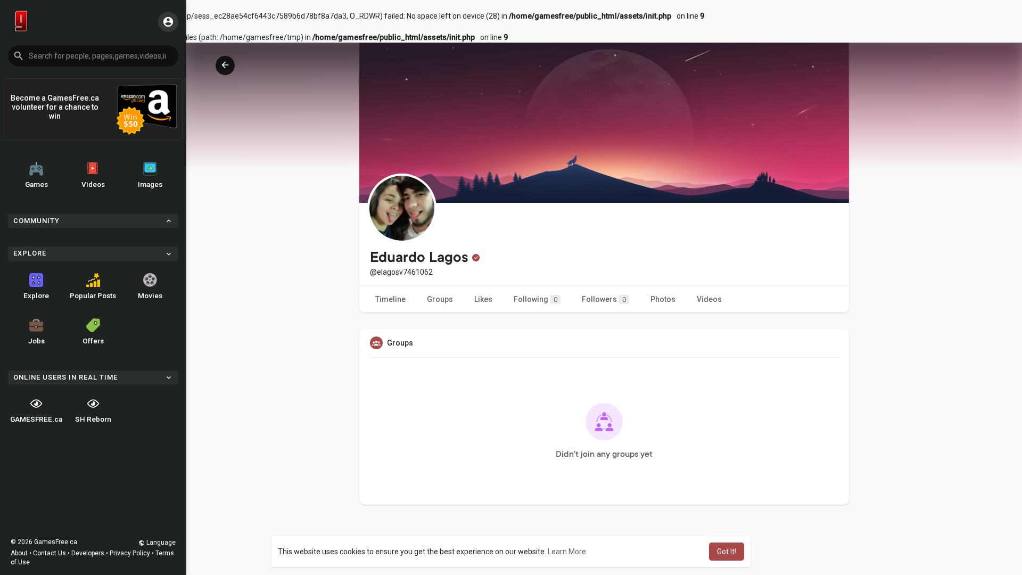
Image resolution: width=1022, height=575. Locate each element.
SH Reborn (93, 419)
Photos (662, 299)
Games (36, 184)
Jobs (36, 340)
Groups (440, 299)
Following (535, 299)
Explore (36, 295)
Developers (87, 553)
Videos (93, 184)
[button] (93, 56)
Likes (483, 299)
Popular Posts (93, 295)
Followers (604, 299)
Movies (150, 295)
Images (150, 184)
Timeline (390, 299)
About (19, 553)
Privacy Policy (130, 553)
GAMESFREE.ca (36, 419)
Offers (93, 340)
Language (160, 542)
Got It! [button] (726, 551)
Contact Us (49, 553)
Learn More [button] (567, 551)
